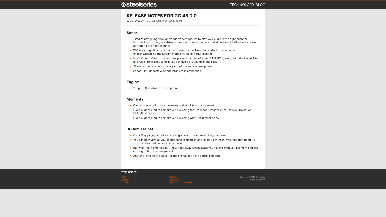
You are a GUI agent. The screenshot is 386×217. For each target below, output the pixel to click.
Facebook (125, 180)
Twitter (124, 177)
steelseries (128, 172)
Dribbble (124, 182)
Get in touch (174, 177)
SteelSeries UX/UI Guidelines (181, 182)
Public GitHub (174, 180)
